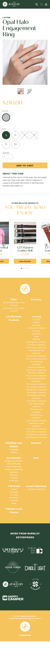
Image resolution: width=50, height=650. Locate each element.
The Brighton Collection (36, 342)
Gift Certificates (14, 464)
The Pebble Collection (36, 401)
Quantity (6, 153)
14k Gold (36, 319)
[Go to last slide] (4, 245)
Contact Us (25, 635)
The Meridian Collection (36, 390)
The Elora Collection (36, 367)
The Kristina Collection (36, 429)
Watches (36, 339)
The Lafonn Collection (36, 432)
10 (15, 144)
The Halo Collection (36, 373)
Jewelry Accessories (14, 469)
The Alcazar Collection (36, 347)
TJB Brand (14, 486)
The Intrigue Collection (36, 387)
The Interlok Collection (36, 384)
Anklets (36, 322)
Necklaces (36, 333)
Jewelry (36, 316)
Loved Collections (36, 486)
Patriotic (36, 299)
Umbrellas (13, 480)
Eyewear (36, 442)
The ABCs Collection (36, 345)
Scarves (13, 478)
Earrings (36, 331)
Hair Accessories (13, 466)
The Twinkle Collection (36, 420)
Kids (36, 457)
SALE (14, 299)
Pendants (14, 500)
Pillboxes (14, 475)
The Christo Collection (36, 356)
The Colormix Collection (36, 359)
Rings (36, 336)
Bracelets (36, 325)
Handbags (13, 449)
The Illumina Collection (36, 376)
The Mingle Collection (36, 392)
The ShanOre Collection (36, 434)
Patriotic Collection (36, 489)
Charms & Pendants (36, 328)
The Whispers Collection (36, 437)
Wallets (14, 452)
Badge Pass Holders (14, 461)
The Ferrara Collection (36, 370)
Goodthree (36, 618)
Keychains (13, 472)
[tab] (21, 268)
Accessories (14, 457)
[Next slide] (46, 245)
